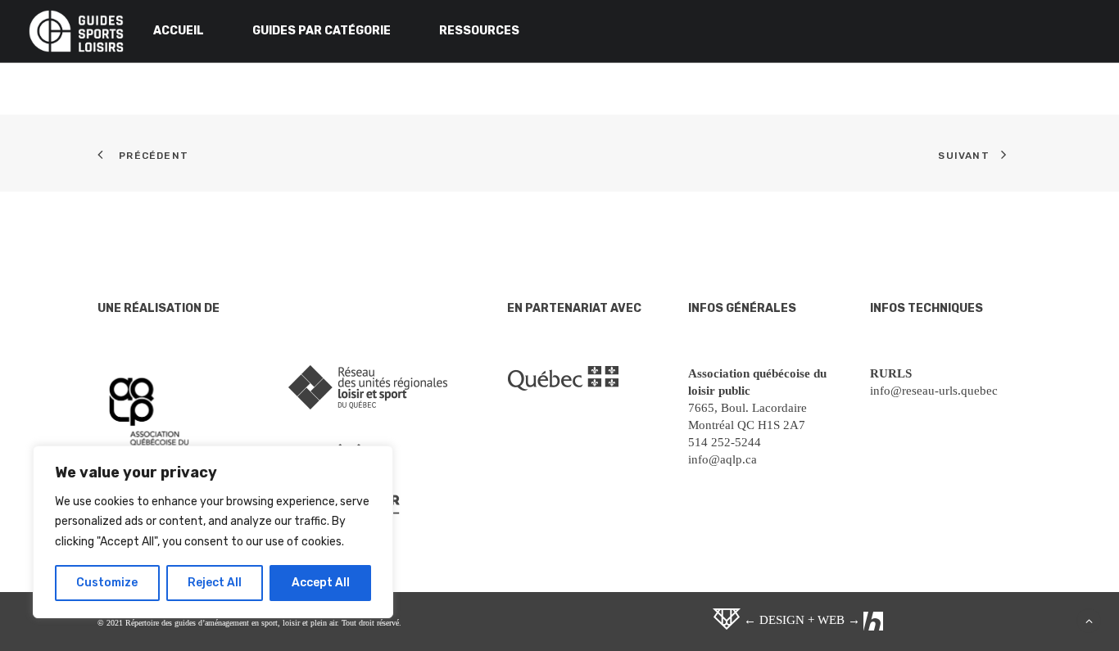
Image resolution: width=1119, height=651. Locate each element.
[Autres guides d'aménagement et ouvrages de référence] (76, 31)
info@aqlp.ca (722, 459)
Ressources (479, 31)
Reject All (215, 583)
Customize (107, 583)
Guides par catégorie (321, 31)
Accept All (321, 583)
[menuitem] (190, 31)
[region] (213, 532)
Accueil (178, 31)
